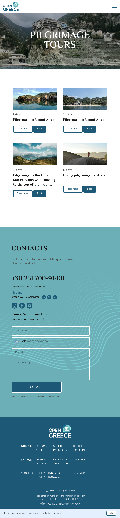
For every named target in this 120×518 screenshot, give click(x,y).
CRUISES (58, 446)
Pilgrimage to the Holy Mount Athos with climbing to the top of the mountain (34, 180)
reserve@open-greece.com (29, 286)
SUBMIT (36, 387)
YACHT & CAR (61, 464)
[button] (39, 129)
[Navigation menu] (114, 6)
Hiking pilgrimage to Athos (84, 175)
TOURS (40, 450)
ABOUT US (27, 473)
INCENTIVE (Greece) (48, 473)
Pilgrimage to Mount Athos (34, 120)
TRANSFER (79, 450)
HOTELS (77, 446)
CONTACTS (79, 473)
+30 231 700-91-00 (38, 279)
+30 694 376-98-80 (25, 297)
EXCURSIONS (60, 450)
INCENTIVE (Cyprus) (48, 477)
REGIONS (41, 446)
